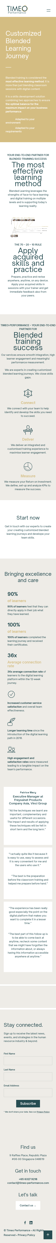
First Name (9, 1053)
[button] (48, 10)
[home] (17, 10)
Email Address (11, 1085)
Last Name (9, 1069)
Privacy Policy (43, 1112)
